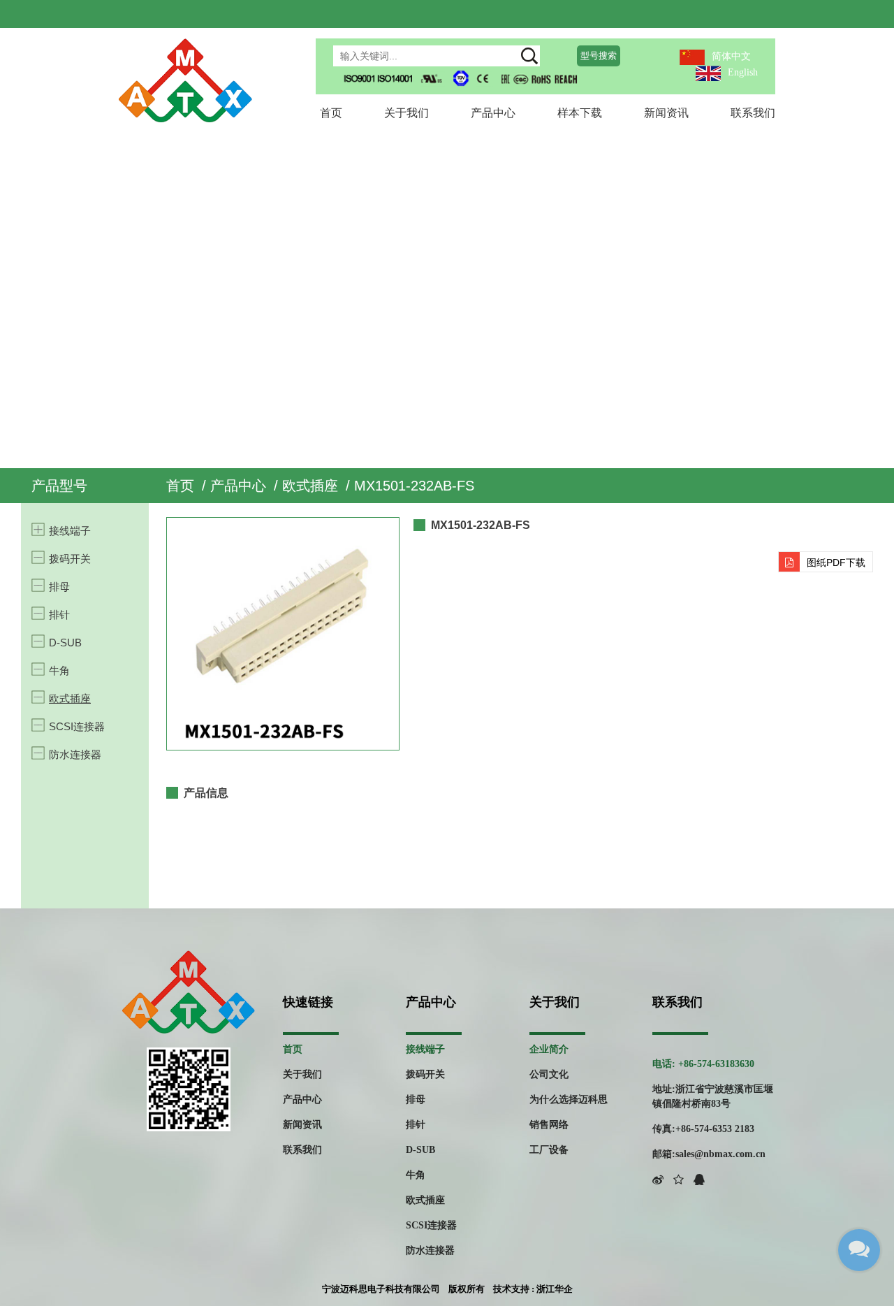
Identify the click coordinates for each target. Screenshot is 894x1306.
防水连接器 (75, 754)
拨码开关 (70, 559)
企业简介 (549, 1049)
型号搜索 (598, 55)
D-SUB (65, 642)
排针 (59, 615)
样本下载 (579, 113)
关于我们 (406, 113)
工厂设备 (549, 1150)
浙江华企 (554, 1289)
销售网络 (549, 1124)
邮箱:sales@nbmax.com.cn (708, 1154)
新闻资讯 (666, 113)
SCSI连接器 (77, 726)
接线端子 (70, 531)
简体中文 (731, 56)
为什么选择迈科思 (568, 1099)
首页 (331, 113)
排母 (59, 587)
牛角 (59, 670)
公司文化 (549, 1074)
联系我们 (753, 113)
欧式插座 (310, 485)
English (743, 72)
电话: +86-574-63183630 (703, 1064)
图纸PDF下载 (836, 562)
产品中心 (493, 113)
